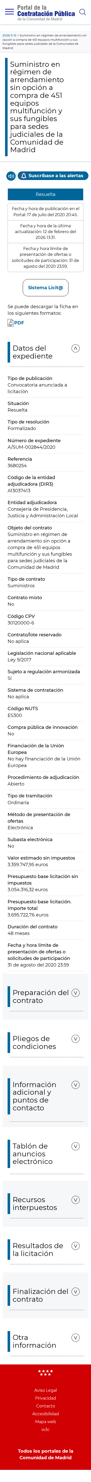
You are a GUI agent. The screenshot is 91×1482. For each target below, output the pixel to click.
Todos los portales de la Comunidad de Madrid (45, 1454)
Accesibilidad (45, 1413)
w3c (45, 1429)
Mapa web (45, 1421)
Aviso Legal (45, 1390)
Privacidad (45, 1398)
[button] (9, 11)
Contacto (45, 1406)
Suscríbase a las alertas (56, 175)
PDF (19, 323)
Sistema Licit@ (45, 287)
